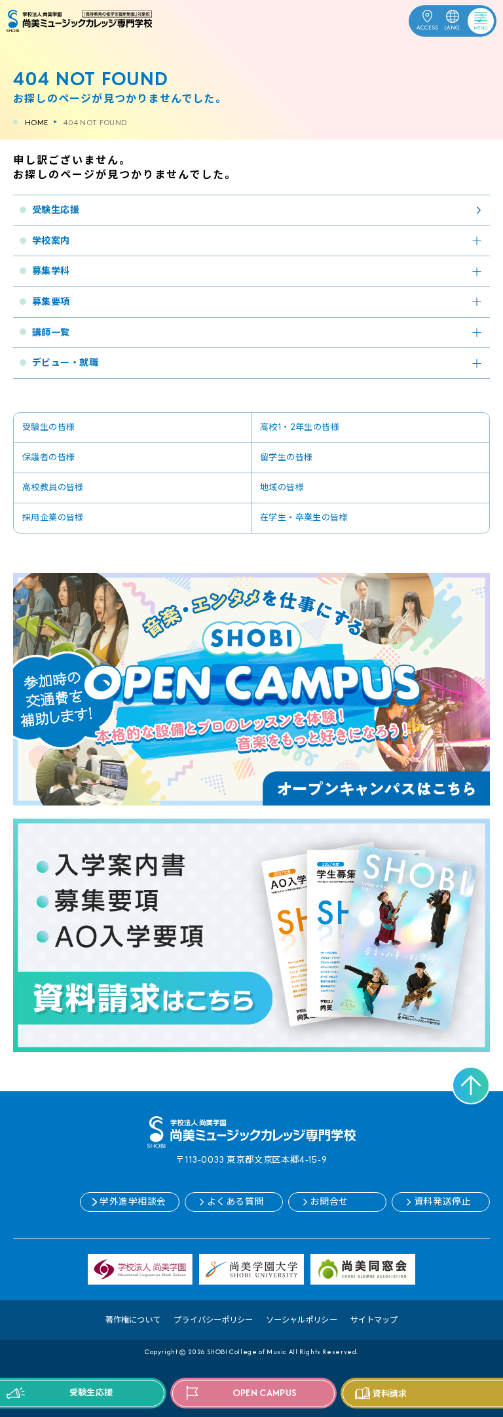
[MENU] (471, 18)
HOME (36, 122)
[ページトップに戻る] (471, 1085)
